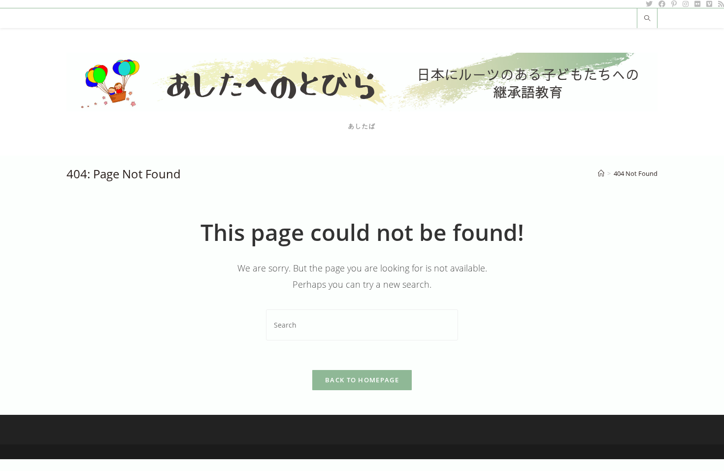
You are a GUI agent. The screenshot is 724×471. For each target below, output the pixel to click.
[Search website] (647, 18)
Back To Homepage (362, 379)
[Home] (601, 173)
